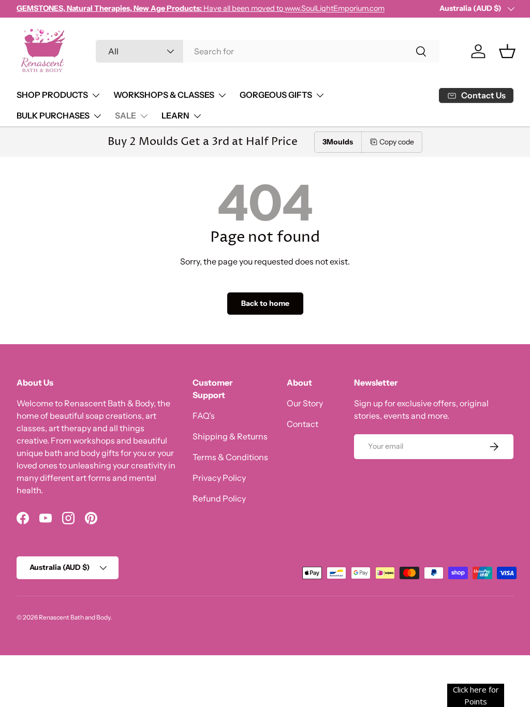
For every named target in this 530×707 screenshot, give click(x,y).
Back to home (265, 303)
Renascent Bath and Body (74, 617)
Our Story (305, 403)
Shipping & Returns (230, 436)
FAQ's (204, 415)
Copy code (396, 141)
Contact (302, 424)
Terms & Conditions (230, 457)
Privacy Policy (219, 478)
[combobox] (268, 51)
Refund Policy (219, 498)
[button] (507, 51)
